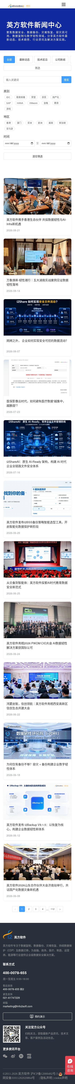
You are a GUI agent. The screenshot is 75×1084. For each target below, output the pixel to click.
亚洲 (29, 122)
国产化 (55, 97)
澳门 (19, 122)
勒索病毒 (20, 97)
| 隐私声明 (45, 1077)
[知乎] (21, 1056)
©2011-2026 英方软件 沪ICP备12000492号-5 (30, 1073)
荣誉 (33, 97)
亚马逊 (9, 128)
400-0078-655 (15, 973)
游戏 (8, 108)
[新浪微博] (13, 1056)
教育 (56, 102)
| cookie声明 (60, 1077)
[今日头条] (29, 1056)
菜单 (63, 4)
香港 (8, 122)
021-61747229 (11, 997)
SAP (8, 102)
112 (52, 909)
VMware (33, 102)
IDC (8, 97)
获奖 (44, 97)
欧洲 (40, 122)
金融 (46, 102)
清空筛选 (37, 156)
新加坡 (62, 122)
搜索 (66, 79)
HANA (20, 102)
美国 (51, 122)
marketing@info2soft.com (17, 1006)
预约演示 (40, 1016)
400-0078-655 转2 (13, 989)
